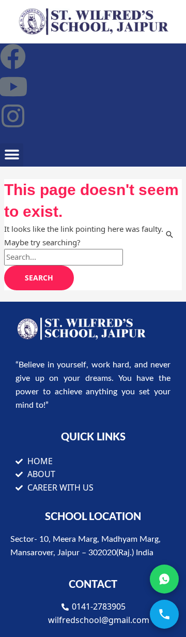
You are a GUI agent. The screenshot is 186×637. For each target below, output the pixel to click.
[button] (11, 155)
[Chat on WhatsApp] (164, 579)
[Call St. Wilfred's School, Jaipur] (164, 614)
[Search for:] (63, 256)
